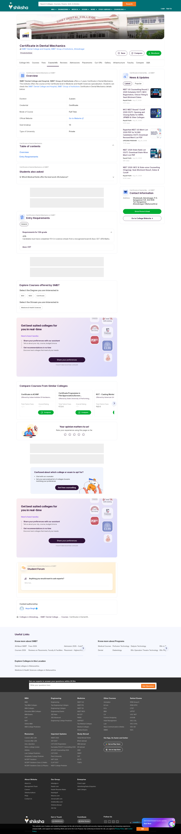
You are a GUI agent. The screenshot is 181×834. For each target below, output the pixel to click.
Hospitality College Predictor (34, 756)
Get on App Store (115, 750)
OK (142, 829)
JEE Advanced (56, 717)
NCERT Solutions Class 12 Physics (36, 765)
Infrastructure (119, 63)
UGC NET (133, 714)
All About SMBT (21, 646)
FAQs (26, 796)
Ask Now (147, 823)
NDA (131, 730)
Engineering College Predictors (61, 721)
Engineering (55, 702)
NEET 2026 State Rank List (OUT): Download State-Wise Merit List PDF (135, 152)
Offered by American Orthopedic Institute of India (112, 397)
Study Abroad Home (84, 738)
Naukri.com (55, 786)
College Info (24, 63)
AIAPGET (80, 721)
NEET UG (80, 702)
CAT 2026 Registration (58, 744)
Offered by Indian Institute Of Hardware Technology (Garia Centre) (35, 397)
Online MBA (29, 724)
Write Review (85, 821)
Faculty (130, 63)
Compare (138, 53)
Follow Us (108, 817)
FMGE (79, 717)
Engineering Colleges (58, 708)
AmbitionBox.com (57, 802)
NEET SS (80, 708)
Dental (100, 650)
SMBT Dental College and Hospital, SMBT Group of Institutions (54, 86)
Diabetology (117, 650)
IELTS (79, 759)
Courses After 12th (31, 741)
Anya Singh (30, 608)
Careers (27, 789)
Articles (27, 750)
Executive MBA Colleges (33, 711)
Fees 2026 (32, 646)
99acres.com (55, 796)
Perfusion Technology (121, 646)
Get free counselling (67, 487)
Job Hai (53, 808)
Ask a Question (30, 744)
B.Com (106, 705)
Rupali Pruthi (127, 100)
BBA (105, 711)
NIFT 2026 (54, 759)
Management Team (31, 786)
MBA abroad (81, 744)
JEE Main (54, 714)
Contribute (81, 817)
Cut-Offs (98, 63)
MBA (26, 702)
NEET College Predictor (59, 765)
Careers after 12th (31, 738)
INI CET (79, 714)
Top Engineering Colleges (59, 705)
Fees (44, 63)
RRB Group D (134, 702)
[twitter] (117, 821)
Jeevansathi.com (56, 799)
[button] (121, 53)
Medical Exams (82, 730)
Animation (107, 702)
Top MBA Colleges (31, 705)
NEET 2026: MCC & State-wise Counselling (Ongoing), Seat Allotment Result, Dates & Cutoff (141, 170)
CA (105, 714)
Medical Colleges (83, 727)
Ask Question (148, 686)
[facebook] (113, 821)
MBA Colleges (29, 708)
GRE (79, 750)
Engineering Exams (57, 711)
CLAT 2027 (54, 762)
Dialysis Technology (138, 646)
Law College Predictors (32, 753)
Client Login (81, 783)
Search (129, 4)
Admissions (75, 63)
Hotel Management (110, 721)
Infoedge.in (54, 783)
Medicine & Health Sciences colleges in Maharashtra (35, 670)
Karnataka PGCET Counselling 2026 (63, 747)
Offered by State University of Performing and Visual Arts (74, 399)
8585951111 (58, 821)
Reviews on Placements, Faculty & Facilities (45, 650)
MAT (26, 721)
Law (105, 724)
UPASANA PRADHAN (130, 140)
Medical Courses (104, 646)
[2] (171, 823)
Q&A (148, 63)
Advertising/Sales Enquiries (86, 786)
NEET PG (80, 705)
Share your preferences (67, 360)
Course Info (53, 63)
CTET (132, 708)
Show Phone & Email (142, 211)
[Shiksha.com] (19, 5)
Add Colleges (81, 789)
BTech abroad (82, 741)
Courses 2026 (20, 650)
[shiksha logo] (35, 820)
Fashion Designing (110, 717)
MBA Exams (29, 714)
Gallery (108, 63)
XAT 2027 (54, 741)
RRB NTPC (134, 705)
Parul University (56, 756)
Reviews (63, 63)
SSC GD (133, 727)
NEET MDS (81, 711)
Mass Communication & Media (114, 727)
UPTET (132, 711)
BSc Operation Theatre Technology (144, 650)
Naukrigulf (54, 793)
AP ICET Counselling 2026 (60, 750)
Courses (35, 63)
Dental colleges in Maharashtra (27, 666)
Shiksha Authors (30, 793)
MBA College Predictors (33, 727)
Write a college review (32, 747)
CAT (26, 717)
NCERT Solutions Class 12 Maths (36, 762)
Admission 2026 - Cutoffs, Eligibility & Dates (81, 646)
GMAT (79, 753)
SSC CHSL (134, 724)
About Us (28, 783)
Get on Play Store (114, 744)
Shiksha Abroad (56, 805)
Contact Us (28, 799)
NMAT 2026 (55, 738)
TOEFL (79, 762)
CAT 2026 (54, 753)
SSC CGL (133, 721)
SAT (78, 756)
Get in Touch (56, 817)
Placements (87, 63)
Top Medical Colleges (84, 724)
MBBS (106, 730)
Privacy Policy (119, 829)
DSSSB (132, 717)
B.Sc (105, 708)
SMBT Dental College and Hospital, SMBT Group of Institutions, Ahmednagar (53, 49)
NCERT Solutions (30, 759)
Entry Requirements (29, 156)
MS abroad (81, 747)
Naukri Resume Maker (58, 789)
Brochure (155, 53)
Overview (24, 152)
